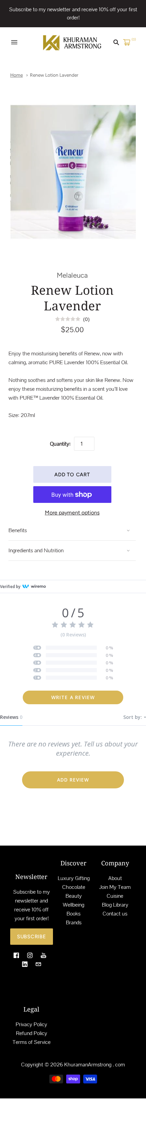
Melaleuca (72, 275)
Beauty (74, 895)
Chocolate (73, 887)
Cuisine (115, 895)
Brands (73, 922)
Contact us (115, 913)
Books (73, 913)
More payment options (72, 512)
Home (16, 75)
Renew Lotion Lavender (54, 75)
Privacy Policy (31, 1024)
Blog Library (115, 904)
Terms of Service (32, 1042)
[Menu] (14, 42)
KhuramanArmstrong (87, 1064)
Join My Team (115, 887)
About (115, 878)
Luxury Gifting (74, 878)
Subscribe (31, 937)
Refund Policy (31, 1033)
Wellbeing (73, 904)
